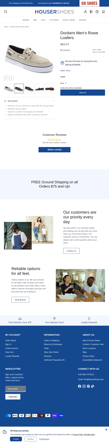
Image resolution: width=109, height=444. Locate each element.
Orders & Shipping (51, 340)
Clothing (54, 20)
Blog (84, 352)
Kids (43, 20)
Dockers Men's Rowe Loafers (19, 26)
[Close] (106, 429)
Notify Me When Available (71, 88)
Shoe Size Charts (51, 352)
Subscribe (13, 397)
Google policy (89, 434)
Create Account (11, 348)
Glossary (47, 356)
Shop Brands (20, 300)
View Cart (9, 352)
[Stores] (91, 11)
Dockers (66, 50)
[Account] (85, 11)
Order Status (10, 340)
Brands (82, 20)
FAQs (46, 348)
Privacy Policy (88, 356)
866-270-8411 (88, 374)
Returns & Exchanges (53, 344)
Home (6, 26)
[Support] (97, 11)
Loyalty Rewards (12, 356)
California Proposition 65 (54, 360)
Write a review (55, 149)
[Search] (5, 12)
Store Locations (89, 348)
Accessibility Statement (92, 360)
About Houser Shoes (91, 340)
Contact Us (71, 251)
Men (35, 20)
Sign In (8, 344)
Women (26, 20)
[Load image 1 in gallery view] (29, 56)
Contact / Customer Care (93, 344)
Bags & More (69, 20)
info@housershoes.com (94, 379)
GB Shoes (96, 2)
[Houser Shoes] (54, 12)
